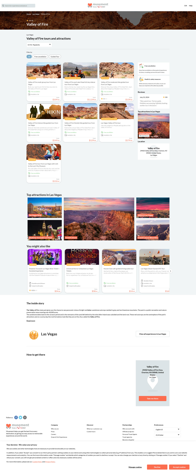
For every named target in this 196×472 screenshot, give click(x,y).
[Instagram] (25, 417)
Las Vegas (35, 14)
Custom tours (91, 431)
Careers (53, 434)
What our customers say (94, 429)
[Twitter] (20, 417)
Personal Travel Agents (129, 434)
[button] (139, 101)
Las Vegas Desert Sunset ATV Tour (153, 269)
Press (53, 431)
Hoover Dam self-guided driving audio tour (119, 269)
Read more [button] (31, 321)
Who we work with (128, 429)
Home (29, 14)
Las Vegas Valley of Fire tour (111, 123)
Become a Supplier (128, 440)
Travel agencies (127, 437)
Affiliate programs (128, 431)
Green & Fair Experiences (59, 437)
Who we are (55, 429)
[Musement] (98, 5)
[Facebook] (16, 417)
